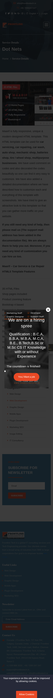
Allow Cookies (26, 694)
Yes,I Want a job (26, 377)
